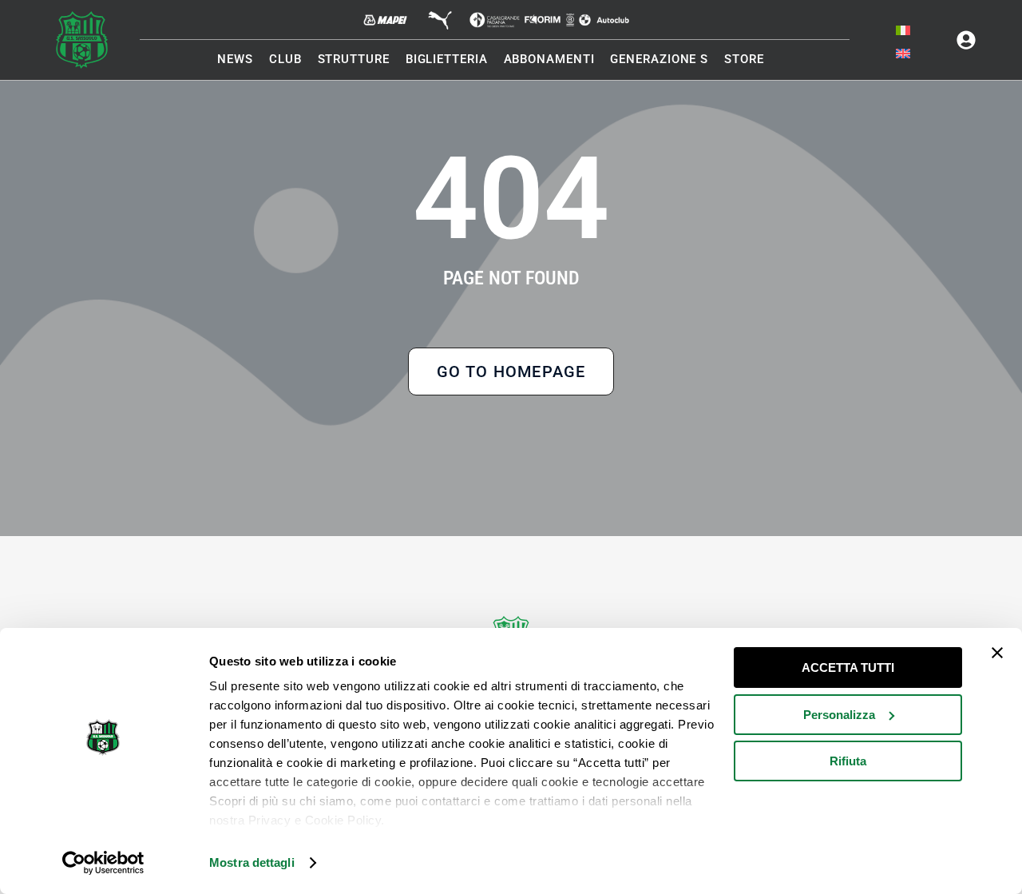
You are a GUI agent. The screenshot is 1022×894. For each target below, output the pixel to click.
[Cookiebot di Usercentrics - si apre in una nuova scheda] (103, 863)
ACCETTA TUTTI (848, 667)
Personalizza (839, 714)
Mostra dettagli (252, 862)
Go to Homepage (511, 371)
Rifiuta (848, 761)
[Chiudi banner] (997, 652)
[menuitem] (903, 30)
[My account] (966, 40)
